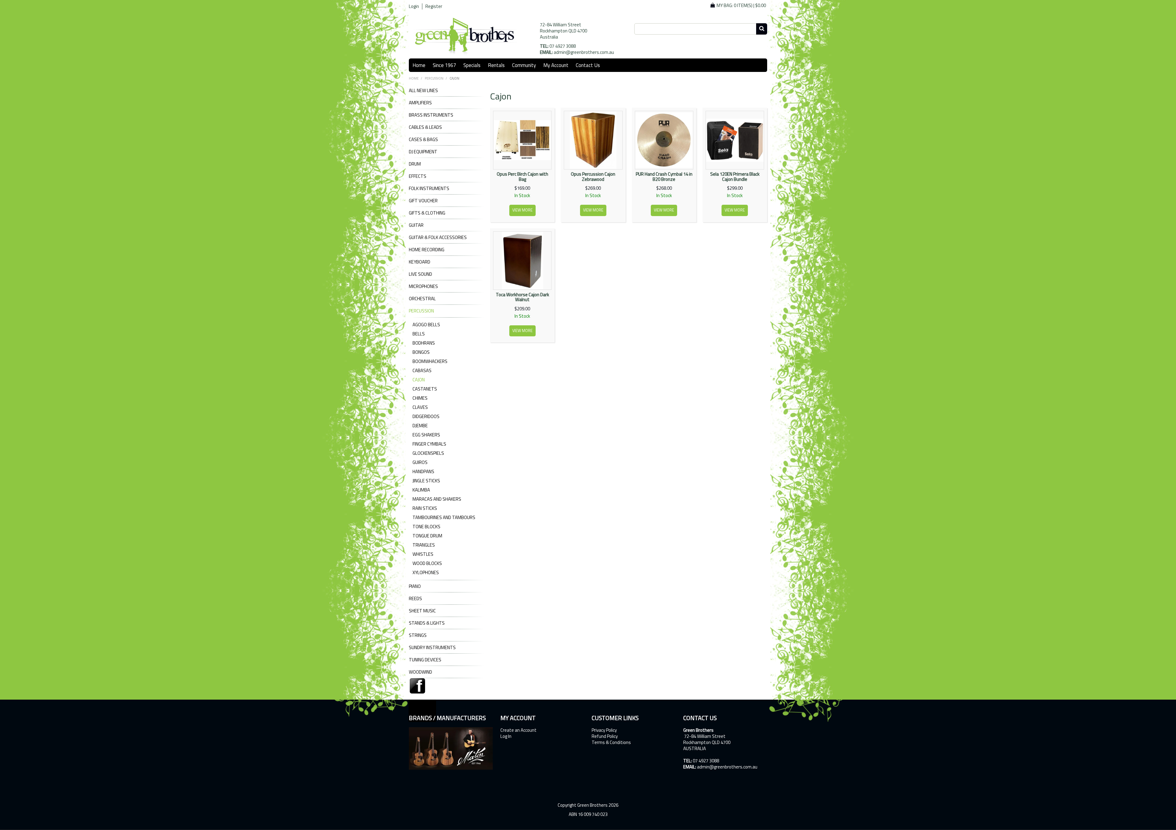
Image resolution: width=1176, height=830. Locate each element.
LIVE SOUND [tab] (420, 274)
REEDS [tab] (415, 599)
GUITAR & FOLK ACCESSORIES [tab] (438, 237)
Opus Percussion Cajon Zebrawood (593, 176)
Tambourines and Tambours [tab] (444, 517)
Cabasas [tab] (422, 370)
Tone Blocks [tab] (426, 526)
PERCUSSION (434, 78)
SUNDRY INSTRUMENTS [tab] (432, 648)
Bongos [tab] (421, 352)
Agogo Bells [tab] (426, 324)
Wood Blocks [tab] (427, 563)
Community (524, 65)
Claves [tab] (420, 407)
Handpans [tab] (423, 471)
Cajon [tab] (419, 379)
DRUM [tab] (415, 164)
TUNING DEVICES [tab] (425, 660)
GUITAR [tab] (416, 225)
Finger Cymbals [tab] (429, 443)
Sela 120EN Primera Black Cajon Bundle (735, 176)
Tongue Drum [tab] (427, 535)
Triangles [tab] (424, 544)
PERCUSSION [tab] (421, 311)
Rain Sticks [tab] (425, 508)
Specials (472, 65)
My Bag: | (741, 5)
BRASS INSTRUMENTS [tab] (431, 115)
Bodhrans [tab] (424, 342)
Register (433, 6)
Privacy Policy (604, 730)
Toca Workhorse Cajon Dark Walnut (522, 297)
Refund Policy (605, 736)
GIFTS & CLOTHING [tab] (427, 213)
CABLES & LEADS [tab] (425, 127)
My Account (555, 65)
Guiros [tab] (420, 462)
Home (419, 65)
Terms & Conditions (611, 742)
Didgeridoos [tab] (426, 416)
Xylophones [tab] (426, 572)
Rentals (496, 65)
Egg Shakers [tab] (426, 434)
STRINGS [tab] (418, 635)
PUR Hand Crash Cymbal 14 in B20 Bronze (664, 176)
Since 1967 (444, 65)
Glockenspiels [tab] (428, 453)
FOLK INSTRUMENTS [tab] (429, 188)
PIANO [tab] (415, 586)
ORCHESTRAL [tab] (422, 299)
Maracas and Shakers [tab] (437, 499)
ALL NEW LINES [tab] (423, 91)
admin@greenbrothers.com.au (584, 52)
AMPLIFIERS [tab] (420, 103)
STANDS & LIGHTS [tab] (427, 623)
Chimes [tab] (420, 398)
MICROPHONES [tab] (423, 286)
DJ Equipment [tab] (423, 152)
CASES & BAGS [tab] (423, 139)
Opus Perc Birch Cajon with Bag (522, 176)
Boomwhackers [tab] (430, 361)
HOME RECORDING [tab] (426, 250)
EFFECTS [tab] (417, 176)
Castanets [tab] (425, 388)
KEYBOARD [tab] (419, 262)
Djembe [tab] (420, 425)
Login (414, 6)
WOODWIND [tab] (420, 672)
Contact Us (588, 65)
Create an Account (518, 730)
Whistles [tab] (423, 554)
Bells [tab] (419, 333)
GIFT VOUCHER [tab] (423, 201)
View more (522, 210)
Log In (505, 736)
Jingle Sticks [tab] (426, 480)
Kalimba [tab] (421, 489)
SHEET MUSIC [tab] (422, 611)
